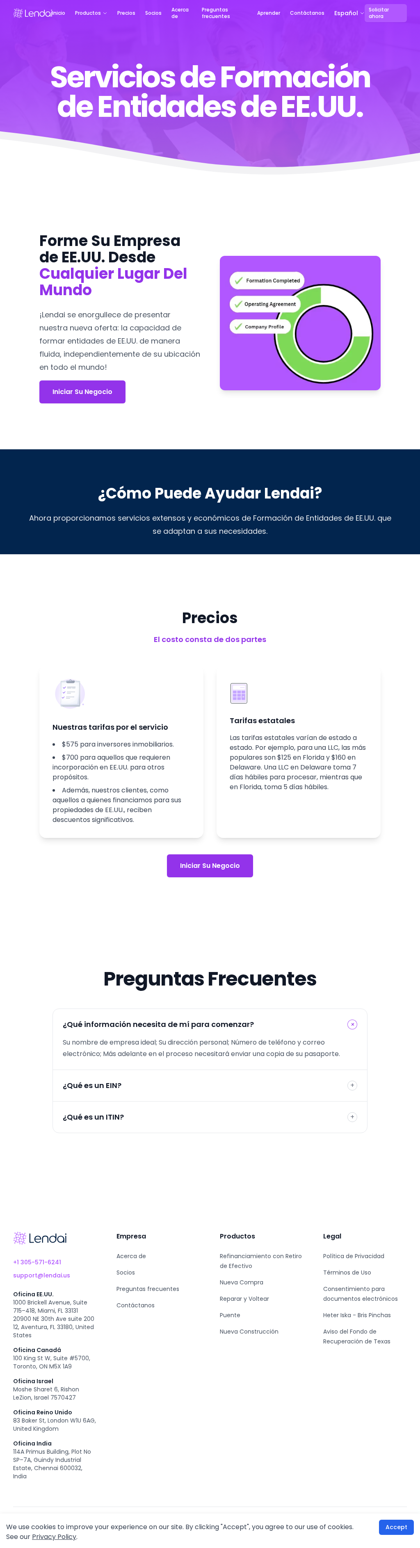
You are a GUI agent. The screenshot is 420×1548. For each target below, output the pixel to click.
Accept (396, 1527)
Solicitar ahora (379, 13)
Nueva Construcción (249, 1331)
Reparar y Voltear (244, 1299)
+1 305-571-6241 (37, 1262)
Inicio (58, 13)
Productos (88, 13)
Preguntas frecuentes (216, 13)
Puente (230, 1315)
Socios (153, 13)
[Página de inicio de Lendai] (39, 1238)
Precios (126, 13)
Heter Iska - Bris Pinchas (357, 1315)
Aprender (268, 13)
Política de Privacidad (353, 1256)
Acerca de (180, 13)
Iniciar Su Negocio (82, 391)
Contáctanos (307, 13)
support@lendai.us (41, 1275)
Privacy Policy (54, 1536)
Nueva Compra (241, 1282)
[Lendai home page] (32, 13)
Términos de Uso (347, 1272)
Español (346, 13)
